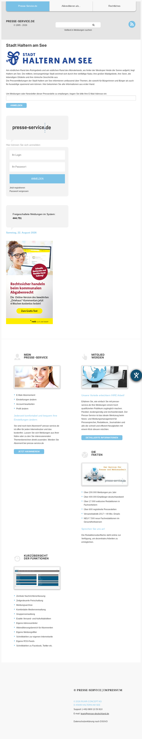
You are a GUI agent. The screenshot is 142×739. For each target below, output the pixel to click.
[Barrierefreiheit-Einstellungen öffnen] (136, 375)
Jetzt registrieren (17, 188)
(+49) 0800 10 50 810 (92, 709)
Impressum (112, 690)
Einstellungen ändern (26, 399)
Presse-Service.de (27, 6)
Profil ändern (22, 408)
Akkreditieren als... (71, 6)
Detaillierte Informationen (102, 437)
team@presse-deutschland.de (95, 713)
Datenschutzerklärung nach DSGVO (91, 721)
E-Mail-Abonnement (25, 395)
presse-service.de (20, 21)
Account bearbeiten (25, 404)
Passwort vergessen (19, 191)
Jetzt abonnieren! (29, 451)
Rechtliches (114, 6)
